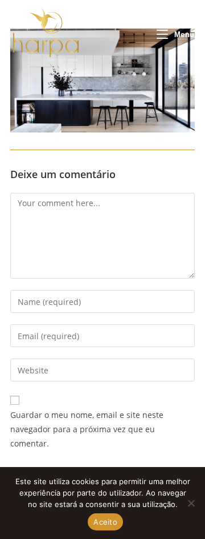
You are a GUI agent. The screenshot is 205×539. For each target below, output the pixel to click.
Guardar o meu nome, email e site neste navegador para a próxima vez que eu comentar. (86, 429)
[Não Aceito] (190, 503)
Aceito (105, 521)
